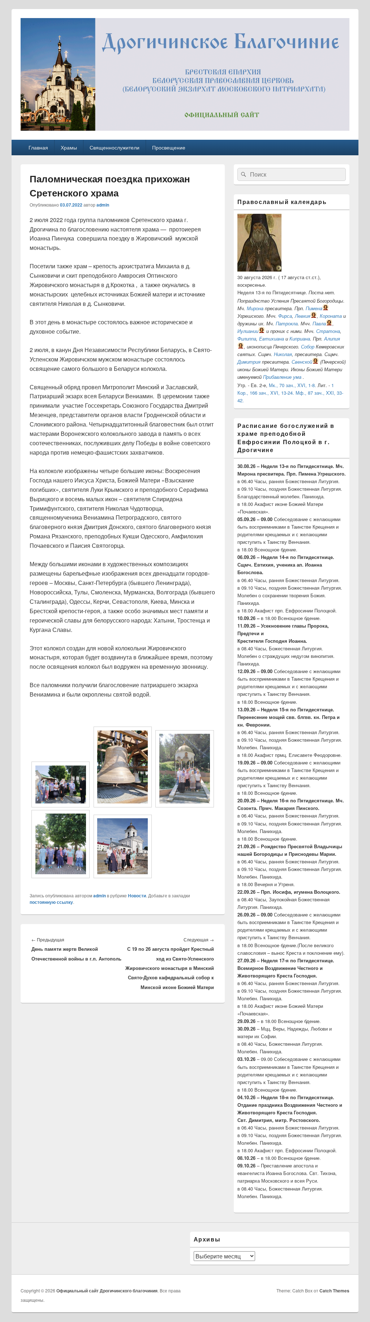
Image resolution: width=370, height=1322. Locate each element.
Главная (38, 147)
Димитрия (249, 361)
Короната (331, 315)
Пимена (314, 308)
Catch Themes (334, 1290)
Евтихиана (271, 338)
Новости (137, 895)
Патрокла (287, 323)
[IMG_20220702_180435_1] (60, 876)
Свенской (302, 361)
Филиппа (246, 338)
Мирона (255, 308)
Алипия (332, 338)
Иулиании (247, 331)
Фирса (285, 315)
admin (102, 204)
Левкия (302, 315)
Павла (319, 323)
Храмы (69, 147)
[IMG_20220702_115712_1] (184, 805)
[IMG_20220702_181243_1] (123, 876)
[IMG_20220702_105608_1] (60, 805)
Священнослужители (114, 147)
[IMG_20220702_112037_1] (123, 805)
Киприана (299, 338)
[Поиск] (242, 174)
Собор (307, 346)
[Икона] (259, 269)
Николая (283, 354)
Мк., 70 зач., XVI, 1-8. (292, 385)
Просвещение (168, 147)
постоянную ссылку (51, 902)
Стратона (328, 331)
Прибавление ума (282, 376)
